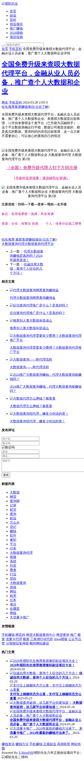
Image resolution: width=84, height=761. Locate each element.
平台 (13, 544)
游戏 (13, 587)
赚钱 (13, 531)
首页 (13, 11)
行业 (13, 574)
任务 (13, 600)
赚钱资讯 (8, 744)
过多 (13, 548)
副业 (13, 15)
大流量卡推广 (19, 617)
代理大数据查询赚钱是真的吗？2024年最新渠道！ (26, 256)
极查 (26, 639)
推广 (73, 634)
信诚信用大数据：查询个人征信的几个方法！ (26, 269)
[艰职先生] (10, 3)
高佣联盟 (63, 744)
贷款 (13, 578)
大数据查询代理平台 (39, 244)
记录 (13, 505)
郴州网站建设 (39, 643)
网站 (13, 591)
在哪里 (15, 608)
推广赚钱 (16, 28)
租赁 (13, 509)
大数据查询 (18, 583)
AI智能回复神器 (17, 643)
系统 (13, 561)
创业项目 (16, 24)
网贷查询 (62, 634)
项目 (13, 604)
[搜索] (3, 45)
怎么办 (15, 522)
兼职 (13, 540)
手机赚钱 (8, 634)
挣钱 (13, 613)
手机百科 (15, 49)
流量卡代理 (14, 639)
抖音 (13, 565)
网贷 (13, 496)
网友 (5, 102)
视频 (13, 557)
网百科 (20, 634)
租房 (13, 596)
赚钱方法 (22, 744)
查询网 (15, 501)
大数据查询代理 (13, 244)
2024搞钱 (16, 32)
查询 (13, 514)
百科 (13, 20)
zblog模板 (60, 639)
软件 (13, 535)
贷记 (13, 527)
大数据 (15, 492)
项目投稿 (16, 37)
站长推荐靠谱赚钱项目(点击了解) (25, 107)
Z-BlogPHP (26, 752)
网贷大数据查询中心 (40, 634)
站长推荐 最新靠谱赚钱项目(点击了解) (29, 239)
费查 (13, 570)
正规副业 (49, 744)
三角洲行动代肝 (41, 639)
